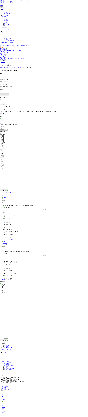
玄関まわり (7, 111)
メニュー (2, 7)
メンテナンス (50, 111)
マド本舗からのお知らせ (6, 389)
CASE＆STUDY (6, 367)
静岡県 (2, 159)
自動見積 (4, 59)
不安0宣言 (5, 21)
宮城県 (2, 138)
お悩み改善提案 (6, 35)
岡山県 (2, 172)
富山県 (2, 146)
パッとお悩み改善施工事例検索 (7, 347)
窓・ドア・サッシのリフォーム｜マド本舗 (9, 63)
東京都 (2, 155)
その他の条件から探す (7, 13)
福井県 (2, 148)
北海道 (2, 135)
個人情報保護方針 (5, 386)
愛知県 (2, 160)
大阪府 (2, 165)
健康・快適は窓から (7, 363)
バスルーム (28, 111)
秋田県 (2, 139)
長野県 (2, 145)
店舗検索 (1, 5)
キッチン (23, 111)
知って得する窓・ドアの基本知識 (7, 42)
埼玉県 (2, 153)
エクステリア (18, 111)
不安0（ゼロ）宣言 (3, 53)
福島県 (2, 141)
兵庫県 (2, 166)
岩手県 (2, 137)
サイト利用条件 (4, 387)
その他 (55, 111)
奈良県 (2, 167)
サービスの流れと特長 (4, 52)
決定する (6, 340)
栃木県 (2, 151)
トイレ (36, 111)
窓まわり (2, 111)
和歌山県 (2, 168)
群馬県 (2, 152)
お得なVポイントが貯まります (9, 40)
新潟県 (2, 143)
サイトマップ (4, 388)
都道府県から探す (7, 12)
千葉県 (2, 154)
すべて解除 (2, 104)
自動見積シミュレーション (6, 349)
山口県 (2, 174)
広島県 (2, 173)
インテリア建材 (41, 111)
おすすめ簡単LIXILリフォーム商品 (6, 58)
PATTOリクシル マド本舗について (18, 50)
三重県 (2, 161)
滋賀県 (2, 163)
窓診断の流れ (6, 23)
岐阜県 (2, 158)
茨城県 (2, 150)
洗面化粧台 (32, 111)
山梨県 (2, 144)
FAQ (2, 59)
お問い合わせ (8, 279)
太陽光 (46, 111)
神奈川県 (2, 156)
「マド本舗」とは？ (3, 51)
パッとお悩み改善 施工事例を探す (6, 50)
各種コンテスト (6, 25)
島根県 (2, 171)
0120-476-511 (5, 243)
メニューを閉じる (3, 60)
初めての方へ (4, 27)
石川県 (2, 147)
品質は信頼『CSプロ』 (8, 24)
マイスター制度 (6, 22)
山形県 (2, 140)
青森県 (2, 136)
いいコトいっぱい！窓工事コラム (18, 58)
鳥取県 (2, 170)
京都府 (2, 164)
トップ (3, 9)
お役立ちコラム (6, 39)
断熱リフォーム (12, 111)
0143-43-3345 (5, 197)
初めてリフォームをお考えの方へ (9, 36)
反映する (6, 104)
